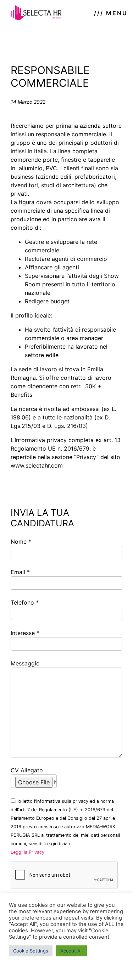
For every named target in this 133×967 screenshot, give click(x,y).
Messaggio (25, 663)
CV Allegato (27, 770)
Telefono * (25, 602)
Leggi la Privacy (27, 852)
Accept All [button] (71, 951)
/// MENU (111, 13)
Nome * (21, 541)
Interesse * (25, 632)
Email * (20, 572)
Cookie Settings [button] (30, 951)
